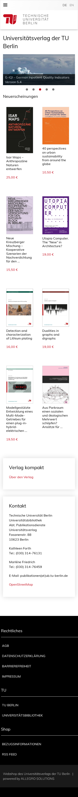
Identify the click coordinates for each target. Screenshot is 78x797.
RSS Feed (9, 754)
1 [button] (27, 89)
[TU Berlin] (25, 19)
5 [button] (53, 89)
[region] (39, 69)
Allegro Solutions (37, 779)
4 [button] (47, 89)
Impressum (11, 676)
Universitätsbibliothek (22, 715)
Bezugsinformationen (21, 744)
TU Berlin (10, 705)
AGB (5, 646)
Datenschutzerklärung (23, 656)
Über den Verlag (21, 477)
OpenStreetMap (21, 584)
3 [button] (40, 89)
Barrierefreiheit (16, 666)
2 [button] (33, 89)
